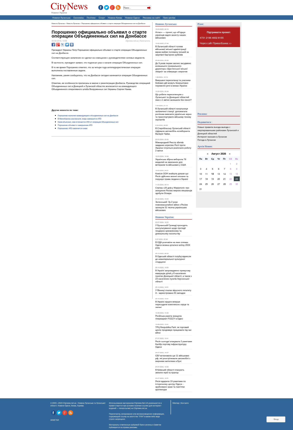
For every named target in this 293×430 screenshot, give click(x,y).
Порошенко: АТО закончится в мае (72, 128)
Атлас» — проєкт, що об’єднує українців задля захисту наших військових (170, 35)
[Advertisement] (87, 100)
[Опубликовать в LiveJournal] (62, 44)
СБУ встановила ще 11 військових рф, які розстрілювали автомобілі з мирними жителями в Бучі (172, 358)
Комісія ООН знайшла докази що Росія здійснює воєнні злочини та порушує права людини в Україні (171, 176)
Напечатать (145, 40)
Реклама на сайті (151, 17)
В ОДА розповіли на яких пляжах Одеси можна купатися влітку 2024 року (172, 245)
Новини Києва (115, 17)
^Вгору (276, 419)
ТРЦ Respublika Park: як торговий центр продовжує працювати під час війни (173, 330)
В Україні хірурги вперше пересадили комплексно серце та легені (172, 304)
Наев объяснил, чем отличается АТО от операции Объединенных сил (88, 122)
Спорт (102, 17)
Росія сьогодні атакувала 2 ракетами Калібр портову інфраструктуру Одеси (173, 344)
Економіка (79, 17)
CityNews (69, 6)
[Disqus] (101, 179)
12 (212, 173)
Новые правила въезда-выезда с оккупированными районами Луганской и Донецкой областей (218, 130)
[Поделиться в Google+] (58, 44)
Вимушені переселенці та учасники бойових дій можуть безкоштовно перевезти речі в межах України (173, 83)
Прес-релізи (169, 17)
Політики (91, 17)
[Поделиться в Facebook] (53, 44)
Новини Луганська (61, 17)
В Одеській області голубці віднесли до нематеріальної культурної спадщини (173, 259)
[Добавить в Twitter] (67, 44)
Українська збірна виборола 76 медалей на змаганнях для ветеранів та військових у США (170, 162)
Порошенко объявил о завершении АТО (75, 125)
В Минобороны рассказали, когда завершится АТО (79, 118)
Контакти (185, 403)
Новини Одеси (132, 17)
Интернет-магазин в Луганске (212, 136)
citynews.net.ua (132, 40)
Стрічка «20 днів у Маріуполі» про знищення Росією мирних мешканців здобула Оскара (173, 190)
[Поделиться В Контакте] (72, 44)
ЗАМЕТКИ (54, 420)
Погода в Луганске (206, 139)
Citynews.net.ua (140, 408)
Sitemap (175, 403)
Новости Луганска (58, 23)
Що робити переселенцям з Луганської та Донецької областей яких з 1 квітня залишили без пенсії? (173, 97)
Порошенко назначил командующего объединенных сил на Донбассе (88, 115)
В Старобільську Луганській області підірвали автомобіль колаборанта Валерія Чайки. (173, 131)
